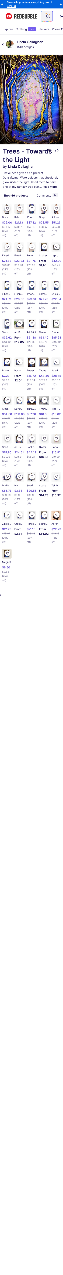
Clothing (25, 29)
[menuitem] (8, 29)
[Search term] (47, 16)
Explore (8, 29)
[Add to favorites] (49, 150)
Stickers (43, 29)
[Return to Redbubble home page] (21, 16)
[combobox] (46, 16)
